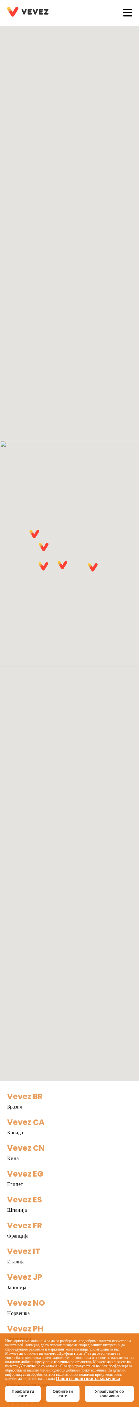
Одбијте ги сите (63, 1393)
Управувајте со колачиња (109, 1393)
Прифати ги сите (23, 1393)
